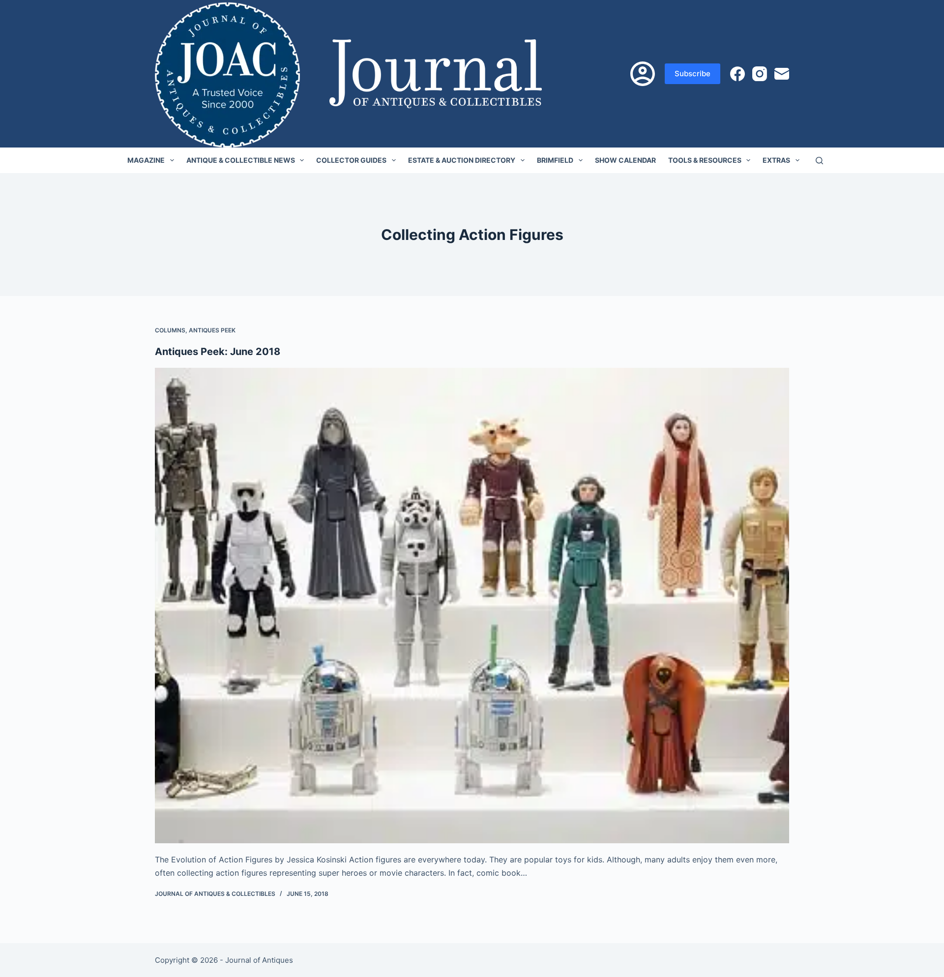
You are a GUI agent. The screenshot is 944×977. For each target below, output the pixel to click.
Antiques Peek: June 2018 (217, 351)
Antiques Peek (212, 330)
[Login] (642, 73)
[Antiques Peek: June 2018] (472, 606)
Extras (776, 160)
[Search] (819, 160)
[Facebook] (737, 73)
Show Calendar (625, 160)
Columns (170, 330)
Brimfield (555, 160)
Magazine (146, 160)
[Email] (781, 73)
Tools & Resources (704, 160)
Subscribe (692, 73)
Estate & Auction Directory (461, 160)
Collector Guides (351, 160)
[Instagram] (759, 73)
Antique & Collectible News (240, 160)
